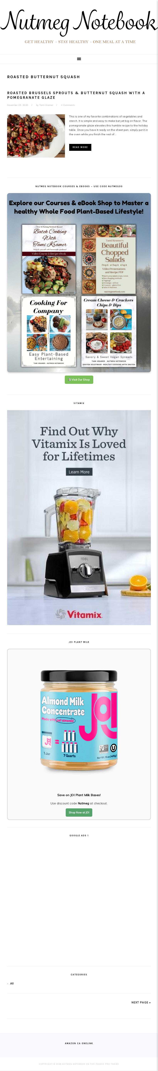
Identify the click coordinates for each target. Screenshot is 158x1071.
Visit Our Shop (80, 379)
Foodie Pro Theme (107, 1064)
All (12, 983)
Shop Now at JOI (79, 812)
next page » (141, 1002)
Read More (80, 147)
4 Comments (68, 105)
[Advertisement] (79, 900)
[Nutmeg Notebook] (79, 45)
